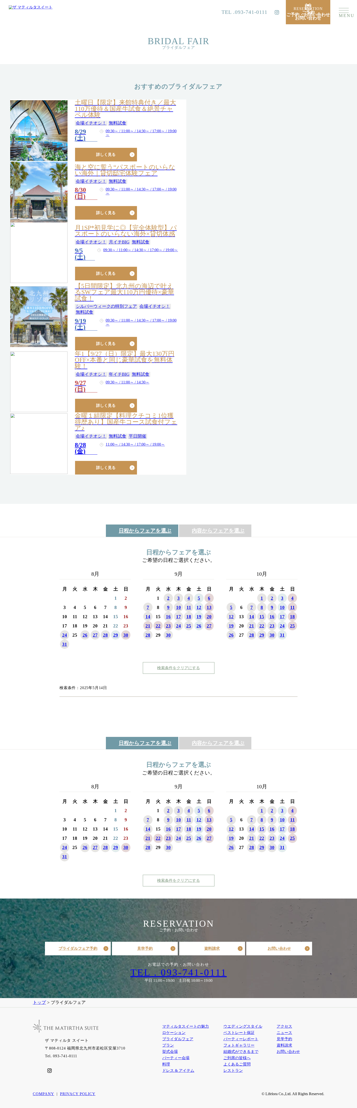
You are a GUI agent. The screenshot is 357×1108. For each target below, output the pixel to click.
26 (85, 635)
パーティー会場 (175, 1058)
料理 (166, 1064)
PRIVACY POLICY (77, 1094)
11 (189, 607)
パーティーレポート (240, 1039)
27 (95, 635)
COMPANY (43, 1094)
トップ (39, 1002)
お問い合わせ (279, 948)
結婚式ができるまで (240, 1052)
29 (115, 635)
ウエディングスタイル (242, 1026)
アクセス (284, 1026)
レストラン (233, 1070)
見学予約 (145, 948)
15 (261, 616)
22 (158, 625)
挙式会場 (170, 1052)
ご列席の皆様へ (237, 1058)
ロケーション (174, 1033)
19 (198, 616)
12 (198, 607)
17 (178, 616)
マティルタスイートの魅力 (185, 1026)
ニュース (284, 1033)
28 (105, 635)
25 (188, 625)
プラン (168, 1045)
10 (178, 607)
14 (147, 616)
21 (147, 625)
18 (188, 616)
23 (168, 625)
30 (125, 635)
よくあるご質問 (237, 1064)
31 (64, 644)
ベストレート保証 (239, 1033)
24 (64, 635)
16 (168, 616)
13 (209, 607)
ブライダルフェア (177, 1039)
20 (209, 616)
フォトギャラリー (239, 1045)
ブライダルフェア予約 (78, 948)
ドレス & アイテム (178, 1070)
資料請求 (212, 948)
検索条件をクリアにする (178, 668)
